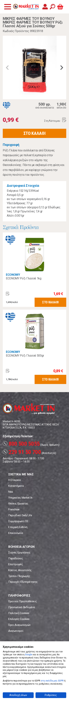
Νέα (10, 491)
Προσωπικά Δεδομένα (21, 607)
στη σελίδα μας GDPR (52, 680)
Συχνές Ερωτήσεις (19, 552)
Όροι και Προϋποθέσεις (22, 601)
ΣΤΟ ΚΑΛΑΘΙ (35, 133)
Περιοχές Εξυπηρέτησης (22, 581)
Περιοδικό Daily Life (20, 515)
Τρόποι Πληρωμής (19, 576)
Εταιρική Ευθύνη (17, 527)
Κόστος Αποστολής (20, 570)
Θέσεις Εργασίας (18, 503)
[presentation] (7, 67)
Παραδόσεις (15, 558)
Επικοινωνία (15, 533)
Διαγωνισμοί (15, 630)
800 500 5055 (22, 443)
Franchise (14, 509)
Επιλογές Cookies (18, 619)
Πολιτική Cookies (18, 613)
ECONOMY (13, 274)
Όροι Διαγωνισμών (19, 625)
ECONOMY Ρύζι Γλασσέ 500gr (25, 355)
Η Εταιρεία (14, 480)
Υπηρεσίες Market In (20, 497)
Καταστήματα (16, 486)
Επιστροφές (15, 564)
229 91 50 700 (22, 451)
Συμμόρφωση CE (18, 521)
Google (28, 654)
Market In (26, 6)
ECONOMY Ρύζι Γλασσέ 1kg (23, 278)
